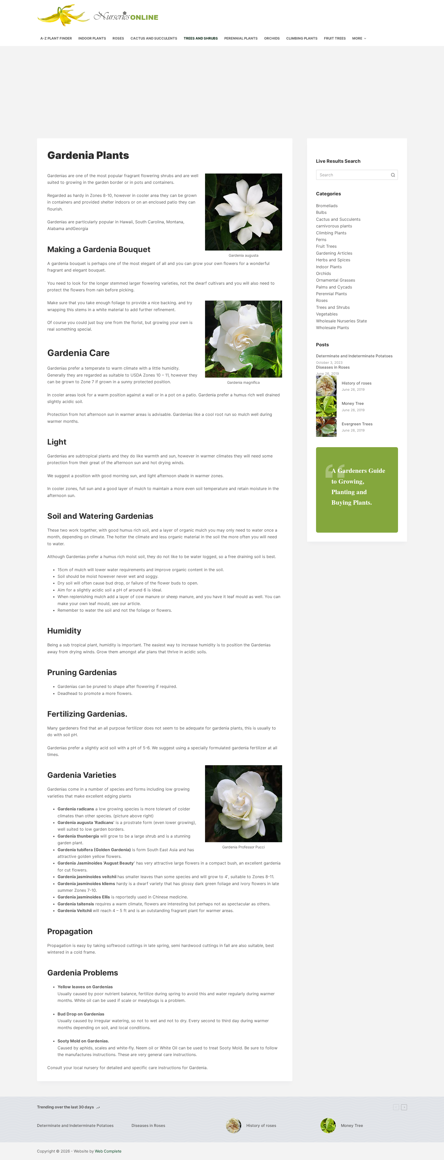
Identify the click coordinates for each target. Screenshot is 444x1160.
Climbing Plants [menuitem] (302, 38)
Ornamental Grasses (335, 280)
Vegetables (327, 314)
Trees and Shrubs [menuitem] (201, 38)
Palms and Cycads (334, 287)
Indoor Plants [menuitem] (92, 38)
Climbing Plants (331, 232)
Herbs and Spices (333, 259)
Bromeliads (327, 205)
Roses (322, 300)
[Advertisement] (222, 84)
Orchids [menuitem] (272, 38)
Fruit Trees (326, 246)
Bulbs (321, 212)
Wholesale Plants (332, 327)
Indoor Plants (329, 266)
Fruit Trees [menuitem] (335, 38)
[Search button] (393, 175)
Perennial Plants (331, 293)
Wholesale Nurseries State (341, 320)
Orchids (323, 273)
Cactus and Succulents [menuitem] (154, 38)
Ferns (321, 239)
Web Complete (108, 1151)
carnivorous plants (334, 225)
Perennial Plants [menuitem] (241, 38)
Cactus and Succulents (338, 219)
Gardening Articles (334, 253)
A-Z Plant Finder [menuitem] (56, 38)
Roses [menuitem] (118, 38)
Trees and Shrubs (333, 307)
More (357, 38)
